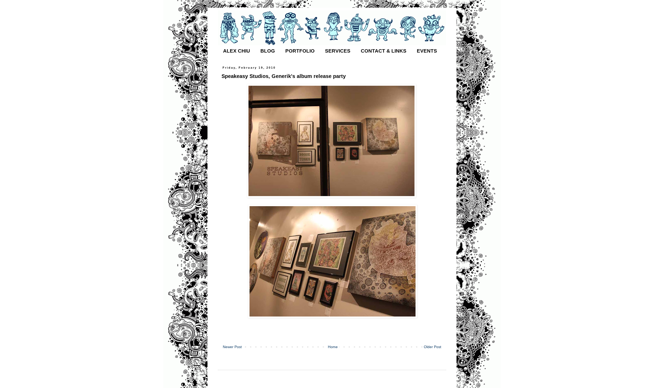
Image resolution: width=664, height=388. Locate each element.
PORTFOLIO (300, 51)
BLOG (267, 51)
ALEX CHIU (236, 51)
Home (333, 347)
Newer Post (232, 347)
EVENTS (427, 51)
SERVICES (337, 51)
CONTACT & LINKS (383, 51)
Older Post (432, 347)
